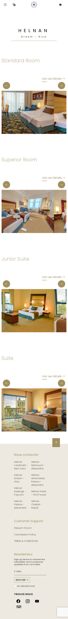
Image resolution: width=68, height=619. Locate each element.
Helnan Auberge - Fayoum (20, 491)
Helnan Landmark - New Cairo (21, 465)
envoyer (21, 580)
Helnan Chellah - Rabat (36, 504)
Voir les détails (52, 79)
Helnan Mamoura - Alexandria (38, 465)
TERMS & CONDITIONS (26, 541)
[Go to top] (56, 442)
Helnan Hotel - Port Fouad (38, 493)
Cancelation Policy (25, 534)
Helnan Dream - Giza (19, 478)
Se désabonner (25, 586)
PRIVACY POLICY (23, 528)
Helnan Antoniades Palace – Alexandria (38, 480)
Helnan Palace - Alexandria (20, 504)
